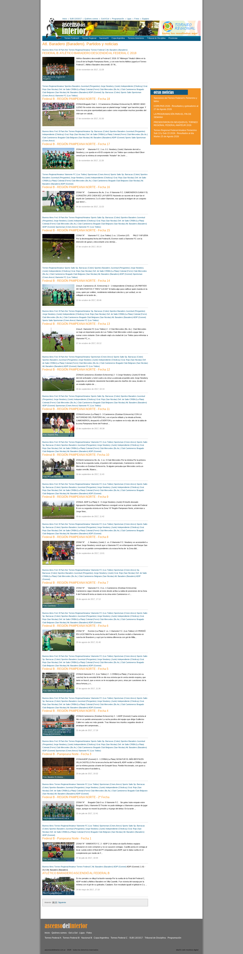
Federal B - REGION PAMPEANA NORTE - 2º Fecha (75, 797)
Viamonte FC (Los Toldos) (66, 95)
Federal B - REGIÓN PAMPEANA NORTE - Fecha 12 (76, 369)
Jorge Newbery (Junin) (110, 86)
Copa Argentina (118, 38)
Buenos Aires (48, 50)
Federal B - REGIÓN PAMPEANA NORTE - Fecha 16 (76, 187)
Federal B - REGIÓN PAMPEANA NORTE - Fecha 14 (76, 280)
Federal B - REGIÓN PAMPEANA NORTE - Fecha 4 (75, 710)
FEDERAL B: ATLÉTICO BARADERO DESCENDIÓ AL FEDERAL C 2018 (89, 53)
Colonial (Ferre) (92, 89)
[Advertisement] (94, 8)
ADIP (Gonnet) (95, 92)
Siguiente (62, 902)
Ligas (129, 19)
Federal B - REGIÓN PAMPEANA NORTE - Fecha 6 (75, 625)
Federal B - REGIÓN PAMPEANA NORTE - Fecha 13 (76, 323)
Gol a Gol (73, 933)
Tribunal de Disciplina (156, 38)
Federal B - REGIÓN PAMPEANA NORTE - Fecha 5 (75, 668)
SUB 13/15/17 (76, 19)
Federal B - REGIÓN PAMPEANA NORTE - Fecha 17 (76, 144)
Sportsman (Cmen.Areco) (99, 174)
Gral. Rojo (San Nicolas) (75, 134)
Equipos (145, 19)
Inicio (64, 19)
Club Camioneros (128, 89)
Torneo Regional (89, 38)
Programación (118, 19)
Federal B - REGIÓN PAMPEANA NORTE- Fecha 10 (75, 454)
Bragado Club (64, 137)
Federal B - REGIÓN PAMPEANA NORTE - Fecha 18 (76, 98)
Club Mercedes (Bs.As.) (110, 89)
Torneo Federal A (71, 38)
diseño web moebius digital (187, 950)
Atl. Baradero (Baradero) (117, 50)
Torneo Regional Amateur (79, 50)
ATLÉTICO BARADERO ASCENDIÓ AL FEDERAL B (76, 873)
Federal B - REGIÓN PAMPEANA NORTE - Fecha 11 (76, 409)
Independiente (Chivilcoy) (132, 86)
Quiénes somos (91, 19)
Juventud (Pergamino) (90, 86)
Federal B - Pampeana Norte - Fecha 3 (66, 754)
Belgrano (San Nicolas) (57, 92)
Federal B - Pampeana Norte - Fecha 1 (66, 838)
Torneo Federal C (98, 50)
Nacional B (104, 38)
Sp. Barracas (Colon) (111, 92)
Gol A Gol (105, 19)
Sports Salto (126, 92)
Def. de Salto (64, 89)
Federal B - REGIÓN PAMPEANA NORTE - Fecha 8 (75, 536)
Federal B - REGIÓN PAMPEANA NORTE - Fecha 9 (75, 496)
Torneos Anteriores (136, 38)
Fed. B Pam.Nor (61, 50)
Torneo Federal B (71, 938)
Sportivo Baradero (72, 86)
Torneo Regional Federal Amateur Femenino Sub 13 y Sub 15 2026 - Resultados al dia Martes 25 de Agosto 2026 (175, 133)
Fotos (136, 19)
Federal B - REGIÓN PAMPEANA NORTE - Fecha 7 (75, 582)
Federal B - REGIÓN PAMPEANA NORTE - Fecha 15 (76, 230)
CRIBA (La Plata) (78, 89)
